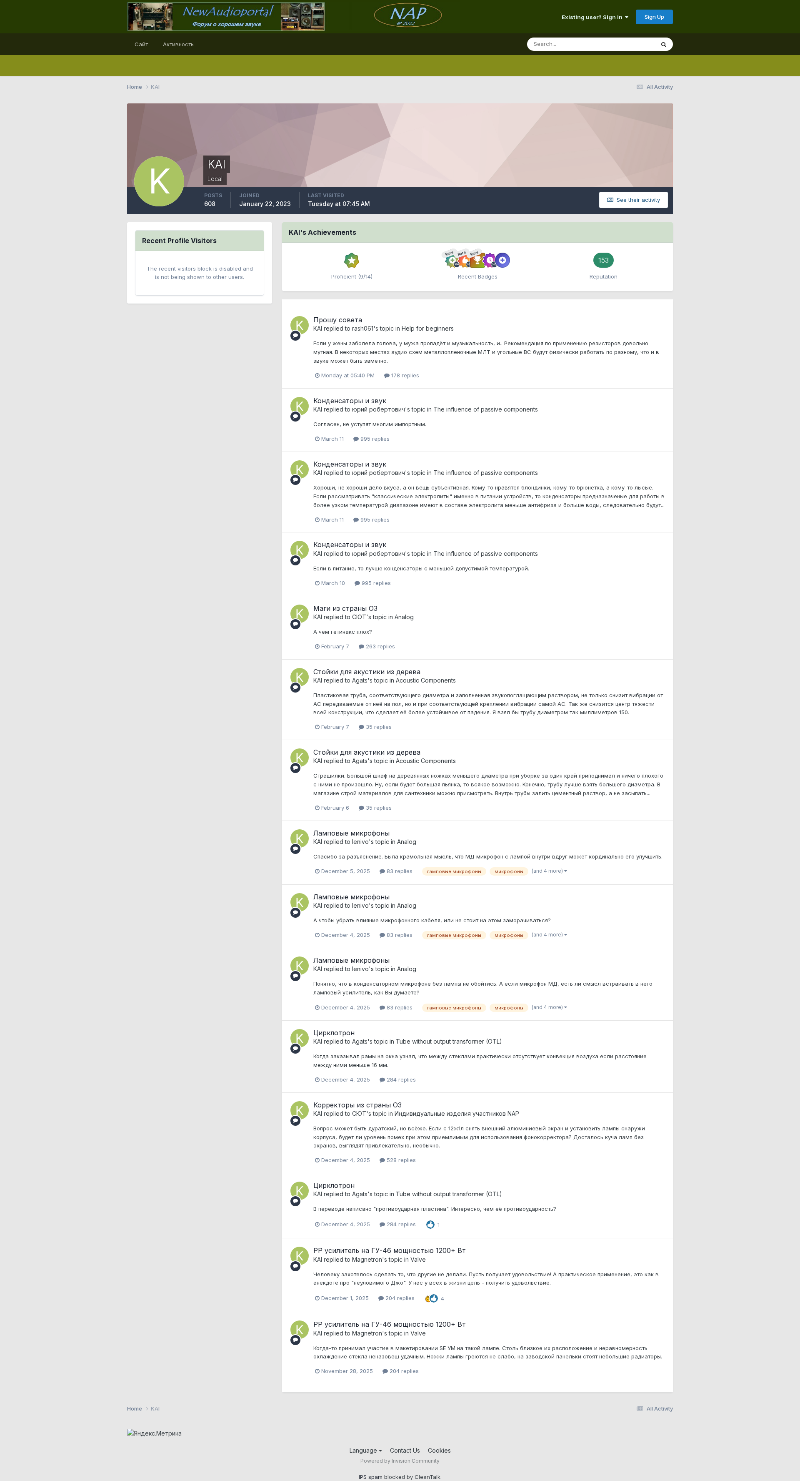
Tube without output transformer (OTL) (449, 1041)
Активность (178, 44)
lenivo (360, 841)
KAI (317, 328)
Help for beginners (428, 328)
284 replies (400, 1079)
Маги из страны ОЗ (345, 608)
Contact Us (405, 1450)
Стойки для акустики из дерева (366, 672)
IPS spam (370, 1476)
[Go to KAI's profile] (299, 325)
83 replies (398, 871)
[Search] (664, 44)
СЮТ (359, 616)
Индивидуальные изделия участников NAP (457, 1113)
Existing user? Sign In (593, 17)
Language (364, 1450)
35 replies (378, 726)
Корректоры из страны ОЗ (357, 1105)
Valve (418, 1259)
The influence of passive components (485, 409)
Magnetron (367, 1259)
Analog (404, 616)
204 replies (399, 1298)
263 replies (379, 646)
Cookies (439, 1450)
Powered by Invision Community (400, 1461)
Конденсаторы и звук (349, 401)
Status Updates (624, 44)
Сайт (141, 44)
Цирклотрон (334, 1033)
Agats (360, 680)
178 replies (404, 375)
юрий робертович (378, 409)
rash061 (362, 328)
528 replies (400, 1160)
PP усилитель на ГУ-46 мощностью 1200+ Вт (389, 1250)
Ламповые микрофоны (351, 833)
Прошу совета (337, 320)
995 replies (374, 438)
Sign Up (654, 16)
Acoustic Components (426, 680)
